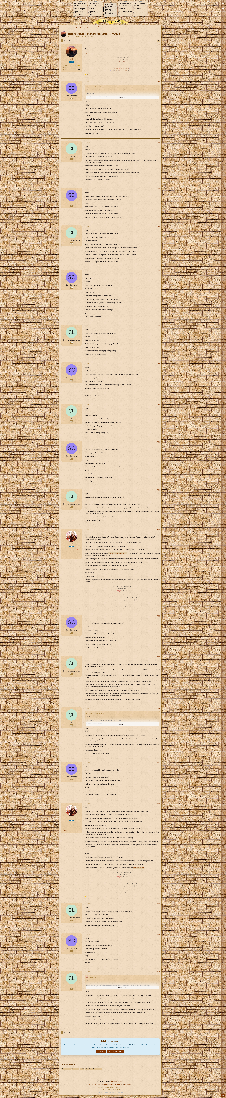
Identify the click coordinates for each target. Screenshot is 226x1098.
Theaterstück (79, 14)
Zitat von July (93, 977)
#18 (158, 904)
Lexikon (122, 8)
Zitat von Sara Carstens (96, 714)
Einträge (65, 556)
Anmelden (138, 8)
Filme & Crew (78, 13)
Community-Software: (110, 1087)
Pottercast (123, 7)
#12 (158, 530)
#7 (159, 326)
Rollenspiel (75, 1069)
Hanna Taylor (139, 868)
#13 (158, 616)
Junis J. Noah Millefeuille (118, 553)
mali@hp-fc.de (88, 54)
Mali (71, 37)
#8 (159, 363)
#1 (159, 45)
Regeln (92, 13)
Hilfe (91, 14)
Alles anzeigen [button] (122, 97)
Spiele (77, 16)
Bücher (77, 5)
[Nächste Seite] (72, 40)
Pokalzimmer (109, 12)
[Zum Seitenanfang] (223, 1095)
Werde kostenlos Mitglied (126, 1045)
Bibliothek (108, 9)
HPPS (82, 1069)
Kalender (92, 11)
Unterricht (108, 11)
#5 (159, 226)
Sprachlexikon (124, 10)
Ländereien (108, 8)
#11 (158, 490)
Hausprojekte (94, 7)
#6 (159, 271)
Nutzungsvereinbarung (105, 1084)
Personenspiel (66, 1069)
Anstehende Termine (126, 11)
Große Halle (108, 6)
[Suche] (223, 8)
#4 (159, 189)
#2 (159, 82)
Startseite (93, 5)
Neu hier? (138, 5)
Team (92, 8)
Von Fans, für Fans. (117, 1081)
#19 (158, 934)
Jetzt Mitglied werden (115, 1052)
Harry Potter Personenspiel (93, 1069)
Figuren (77, 7)
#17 (158, 804)
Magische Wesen (80, 8)
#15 (158, 708)
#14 (158, 657)
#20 (158, 972)
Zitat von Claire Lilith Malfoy (98, 87)
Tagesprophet (124, 5)
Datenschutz (119, 1084)
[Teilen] (158, 41)
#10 (158, 442)
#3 (159, 142)
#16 (158, 763)
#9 (159, 404)
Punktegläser (109, 13)
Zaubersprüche (79, 10)
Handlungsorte (79, 11)
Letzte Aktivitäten (95, 10)
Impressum (128, 1084)
